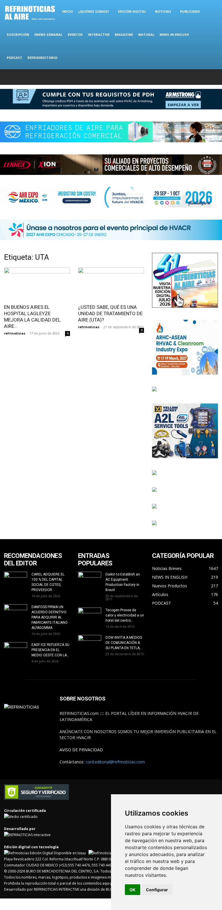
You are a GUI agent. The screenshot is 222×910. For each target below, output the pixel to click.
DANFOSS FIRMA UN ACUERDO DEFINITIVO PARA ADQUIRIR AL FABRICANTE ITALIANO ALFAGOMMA (50, 617)
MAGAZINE (124, 34)
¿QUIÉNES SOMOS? (93, 11)
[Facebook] (175, 77)
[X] (194, 77)
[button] (211, 11)
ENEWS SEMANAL (48, 34)
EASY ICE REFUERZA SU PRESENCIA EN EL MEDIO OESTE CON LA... (50, 650)
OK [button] (133, 889)
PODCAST (14, 57)
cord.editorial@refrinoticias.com (115, 762)
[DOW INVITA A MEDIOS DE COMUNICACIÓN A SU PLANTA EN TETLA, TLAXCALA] (89, 642)
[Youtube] (213, 77)
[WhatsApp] (204, 77)
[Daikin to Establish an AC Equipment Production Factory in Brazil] (89, 580)
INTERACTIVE (99, 34)
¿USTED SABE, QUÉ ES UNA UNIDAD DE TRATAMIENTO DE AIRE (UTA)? (110, 313)
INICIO (67, 11)
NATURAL (146, 34)
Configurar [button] (157, 889)
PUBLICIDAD (190, 11)
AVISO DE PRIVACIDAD (81, 749)
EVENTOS (75, 34)
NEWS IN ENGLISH (174, 34)
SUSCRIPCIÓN (18, 34)
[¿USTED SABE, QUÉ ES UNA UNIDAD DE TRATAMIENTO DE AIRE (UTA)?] (111, 284)
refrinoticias (14, 333)
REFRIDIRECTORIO (42, 57)
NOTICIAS (163, 11)
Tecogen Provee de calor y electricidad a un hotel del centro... (125, 615)
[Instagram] (185, 77)
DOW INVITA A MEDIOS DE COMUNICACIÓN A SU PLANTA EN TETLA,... (124, 643)
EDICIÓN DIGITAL (132, 11)
